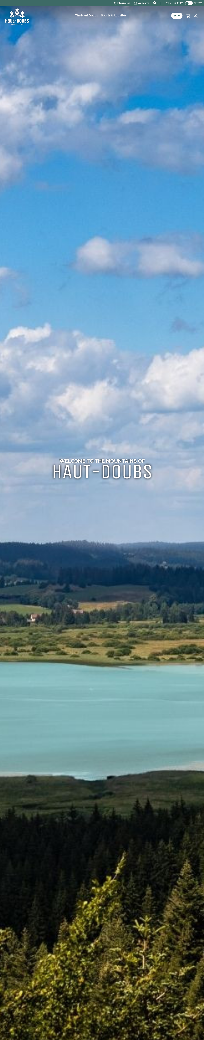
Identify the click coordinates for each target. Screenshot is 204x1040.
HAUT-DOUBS (102, 471)
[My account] (195, 15)
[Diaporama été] (102, 520)
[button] (188, 16)
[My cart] (188, 16)
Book (177, 15)
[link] (189, 3)
